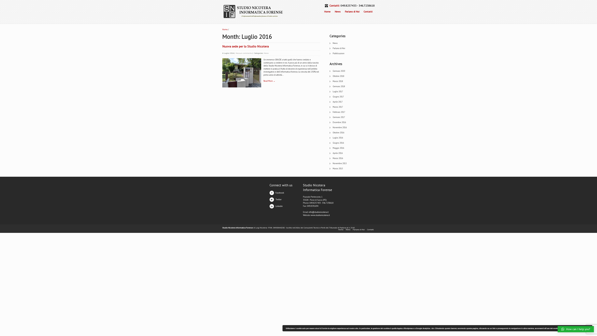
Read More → (269, 81)
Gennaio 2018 (339, 86)
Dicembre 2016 (339, 122)
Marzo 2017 (338, 107)
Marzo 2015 (338, 168)
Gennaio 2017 (339, 117)
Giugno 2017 (338, 96)
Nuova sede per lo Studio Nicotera (245, 46)
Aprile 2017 (338, 101)
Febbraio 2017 (339, 112)
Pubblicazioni (338, 53)
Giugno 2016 (338, 143)
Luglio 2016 (338, 137)
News (338, 11)
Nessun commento (244, 53)
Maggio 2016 (338, 148)
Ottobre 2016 (338, 132)
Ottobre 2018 (338, 76)
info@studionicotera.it (319, 212)
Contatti (368, 11)
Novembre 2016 (340, 127)
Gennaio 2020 (339, 71)
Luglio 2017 (338, 91)
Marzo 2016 (338, 158)
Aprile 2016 (338, 153)
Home (327, 11)
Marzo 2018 (338, 81)
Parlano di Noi (352, 11)
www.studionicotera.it (320, 215)
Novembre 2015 (340, 163)
